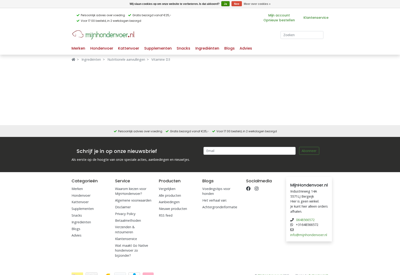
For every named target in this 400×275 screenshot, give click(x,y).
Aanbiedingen (169, 202)
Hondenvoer (101, 48)
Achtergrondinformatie (219, 207)
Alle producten (170, 195)
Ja (225, 4)
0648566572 (305, 220)
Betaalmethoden (128, 220)
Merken (78, 48)
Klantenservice (315, 17)
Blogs (229, 48)
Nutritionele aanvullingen (126, 59)
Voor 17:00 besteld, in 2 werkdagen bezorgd (111, 21)
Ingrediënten (207, 48)
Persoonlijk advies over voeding (103, 15)
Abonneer (309, 151)
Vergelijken (167, 188)
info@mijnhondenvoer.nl (308, 235)
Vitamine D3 (160, 59)
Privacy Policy (125, 214)
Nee (236, 4)
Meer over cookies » (257, 4)
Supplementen (158, 48)
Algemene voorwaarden (133, 200)
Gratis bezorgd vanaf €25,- (151, 15)
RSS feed (165, 215)
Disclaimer (123, 207)
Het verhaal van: (214, 200)
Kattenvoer (128, 48)
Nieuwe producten (173, 208)
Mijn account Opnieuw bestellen (279, 17)
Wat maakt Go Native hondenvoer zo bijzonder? (131, 250)
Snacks (183, 48)
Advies (246, 48)
